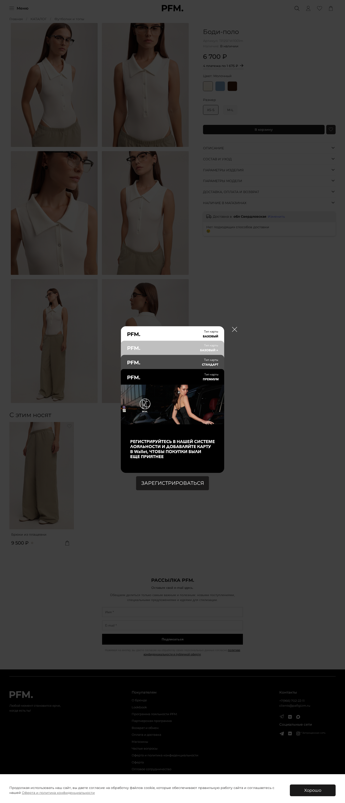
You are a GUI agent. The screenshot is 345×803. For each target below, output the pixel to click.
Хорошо (312, 790)
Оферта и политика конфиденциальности (58, 793)
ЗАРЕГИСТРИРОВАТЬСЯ (172, 483)
